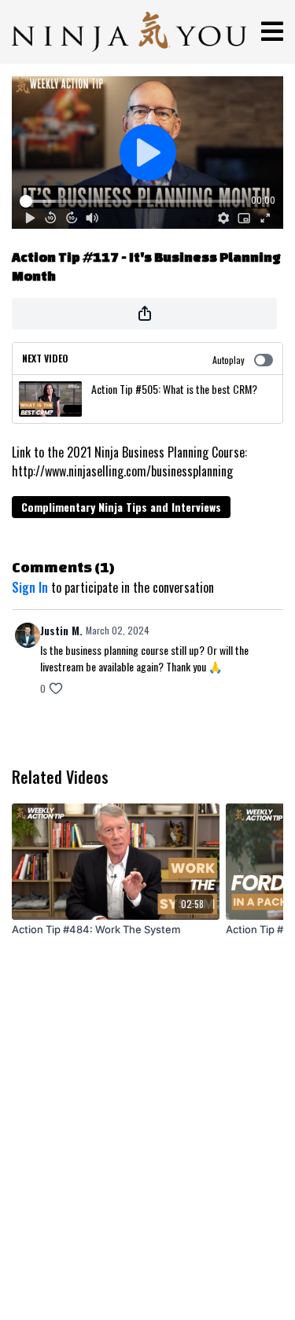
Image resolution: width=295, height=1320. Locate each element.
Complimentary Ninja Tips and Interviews (121, 506)
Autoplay (228, 359)
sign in (30, 587)
